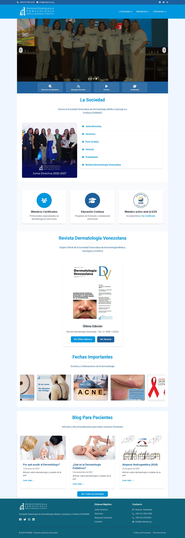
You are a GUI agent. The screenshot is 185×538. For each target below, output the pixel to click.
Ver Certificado (148, 216)
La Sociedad (124, 11)
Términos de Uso (159, 533)
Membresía (141, 11)
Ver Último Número (83, 339)
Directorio (99, 513)
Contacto (98, 522)
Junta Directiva (101, 509)
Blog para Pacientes (103, 517)
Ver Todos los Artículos (92, 494)
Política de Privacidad (142, 533)
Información (158, 11)
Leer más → (29, 480)
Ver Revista (105, 339)
